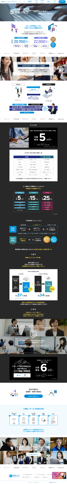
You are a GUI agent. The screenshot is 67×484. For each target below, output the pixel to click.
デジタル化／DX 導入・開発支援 (39, 474)
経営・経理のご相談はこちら (33, 454)
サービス (4, 4)
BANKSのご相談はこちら (33, 396)
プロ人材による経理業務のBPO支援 (27, 474)
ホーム (1, 4)
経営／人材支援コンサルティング (52, 474)
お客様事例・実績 (36, 477)
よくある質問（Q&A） (45, 477)
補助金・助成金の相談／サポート (27, 477)
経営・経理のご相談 (62, 2)
